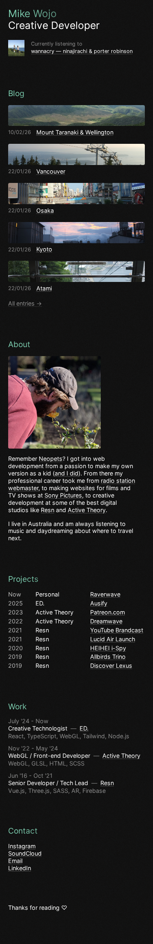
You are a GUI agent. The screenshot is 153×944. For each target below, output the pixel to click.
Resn (47, 509)
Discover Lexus (111, 665)
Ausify (98, 603)
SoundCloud (25, 853)
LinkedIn (19, 868)
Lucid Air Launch (112, 639)
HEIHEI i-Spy (108, 648)
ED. (84, 728)
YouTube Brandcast (116, 630)
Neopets (50, 458)
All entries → (25, 303)
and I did (66, 473)
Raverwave (105, 594)
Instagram (21, 846)
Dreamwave (106, 621)
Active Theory (87, 509)
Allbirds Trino (108, 656)
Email (15, 860)
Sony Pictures (63, 495)
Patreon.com (107, 612)
